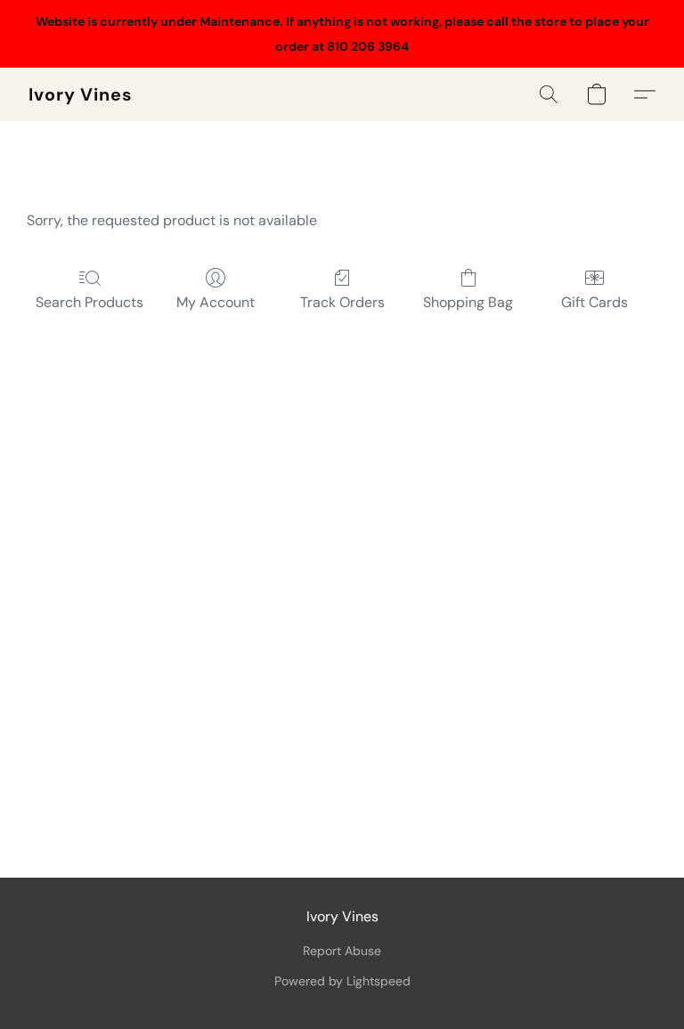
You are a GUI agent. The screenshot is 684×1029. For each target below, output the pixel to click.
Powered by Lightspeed (342, 981)
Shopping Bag (468, 302)
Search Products (89, 302)
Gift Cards (594, 302)
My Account (215, 302)
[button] (80, 94)
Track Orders (342, 302)
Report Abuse (342, 951)
